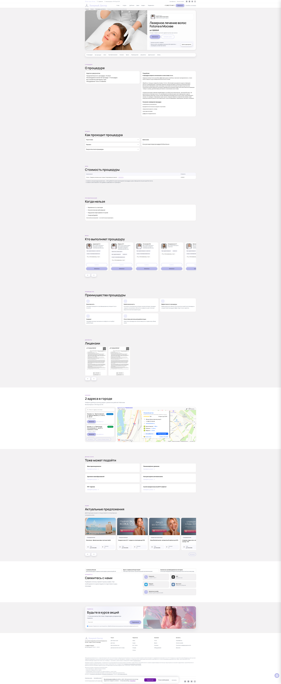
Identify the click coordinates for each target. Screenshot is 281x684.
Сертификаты (172, 1)
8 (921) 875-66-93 (137, 660)
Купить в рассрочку (186, 44)
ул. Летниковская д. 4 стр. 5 (94, 256)
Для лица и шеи (114, 640)
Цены (137, 5)
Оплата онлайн (180, 1)
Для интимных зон (115, 645)
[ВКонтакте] (189, 1)
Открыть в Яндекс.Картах (103, 439)
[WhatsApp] (195, 1)
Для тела (113, 643)
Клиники (122, 54)
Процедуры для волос (100, 9)
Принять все (150, 680)
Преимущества (134, 54)
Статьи (134, 650)
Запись (159, 54)
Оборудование (157, 647)
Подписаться (135, 622)
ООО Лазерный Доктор (122, 674)
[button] (90, 1)
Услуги (124, 5)
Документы (143, 54)
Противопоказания (112, 54)
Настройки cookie (97, 678)
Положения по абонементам (95, 674)
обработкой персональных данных (115, 626)
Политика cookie (88, 678)
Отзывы (134, 647)
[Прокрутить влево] (87, 275)
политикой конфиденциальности (131, 626)
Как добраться (100, 421)
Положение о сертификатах (107, 674)
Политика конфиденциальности (183, 645)
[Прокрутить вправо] (94, 275)
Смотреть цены (168, 37)
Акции (143, 5)
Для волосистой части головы (118, 647)
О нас (118, 5)
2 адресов (100, 1)
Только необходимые (163, 680)
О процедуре (89, 54)
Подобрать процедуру (191, 5)
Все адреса (90, 439)
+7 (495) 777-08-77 (169, 5)
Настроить (174, 680)
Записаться (180, 5)
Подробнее (132, 680)
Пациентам (151, 5)
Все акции (192, 554)
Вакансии (178, 647)
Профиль (97, 264)
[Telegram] (187, 1)
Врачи (127, 54)
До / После (135, 645)
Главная (87, 9)
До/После (132, 5)
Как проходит (98, 54)
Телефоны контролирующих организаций (132, 664)
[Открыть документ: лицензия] (96, 361)
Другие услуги (151, 54)
